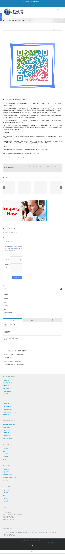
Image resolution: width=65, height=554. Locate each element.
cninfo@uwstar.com (37, 1)
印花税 (4, 459)
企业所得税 (5, 448)
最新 (32, 320)
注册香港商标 (6, 493)
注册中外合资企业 (7, 406)
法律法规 (6, 305)
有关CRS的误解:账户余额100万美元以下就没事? (15, 351)
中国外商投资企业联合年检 (9, 412)
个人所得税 (5, 453)
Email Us (6, 237)
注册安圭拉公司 (6, 427)
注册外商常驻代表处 (7, 409)
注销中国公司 (6, 414)
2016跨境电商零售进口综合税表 (11, 338)
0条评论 (22, 157)
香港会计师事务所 (8, 312)
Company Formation (14, 248)
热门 (12, 320)
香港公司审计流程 (8, 358)
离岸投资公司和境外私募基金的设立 (12, 361)
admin (6, 157)
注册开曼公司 (6, 433)
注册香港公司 (6, 380)
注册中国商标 (6, 490)
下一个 (60, 29)
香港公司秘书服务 (7, 391)
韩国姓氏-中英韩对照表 (9, 324)
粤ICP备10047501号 (42, 541)
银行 (5, 309)
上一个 (55, 29)
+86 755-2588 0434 (12, 232)
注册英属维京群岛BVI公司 (9, 424)
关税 (4, 451)
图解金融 (6, 298)
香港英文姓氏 (7, 331)
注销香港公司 (6, 385)
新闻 (5, 302)
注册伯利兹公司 (6, 430)
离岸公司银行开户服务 (8, 383)
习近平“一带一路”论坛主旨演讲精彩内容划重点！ (16, 354)
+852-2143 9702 (12, 228)
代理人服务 (5, 393)
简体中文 (32, 5)
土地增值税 (5, 456)
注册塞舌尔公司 (6, 435)
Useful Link (50, 542)
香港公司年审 (6, 388)
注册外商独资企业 (7, 403)
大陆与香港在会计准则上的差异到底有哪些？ (15, 365)
